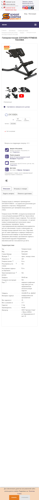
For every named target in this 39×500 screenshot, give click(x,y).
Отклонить (25, 497)
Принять (14, 497)
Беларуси (13, 158)
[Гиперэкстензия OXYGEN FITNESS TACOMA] (8, 92)
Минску (19, 170)
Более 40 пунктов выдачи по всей (20, 157)
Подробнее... (16, 152)
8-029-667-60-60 (10, 8)
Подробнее (20, 158)
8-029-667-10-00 (10, 2)
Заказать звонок (27, 1)
